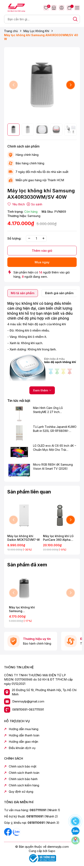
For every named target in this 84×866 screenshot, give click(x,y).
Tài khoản (61, 7)
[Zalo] (16, 831)
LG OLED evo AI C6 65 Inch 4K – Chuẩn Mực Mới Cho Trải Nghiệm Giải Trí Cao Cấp (54, 448)
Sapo (51, 851)
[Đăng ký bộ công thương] (42, 858)
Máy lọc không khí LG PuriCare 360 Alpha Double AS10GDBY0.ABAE (58, 538)
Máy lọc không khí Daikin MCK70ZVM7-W (23, 537)
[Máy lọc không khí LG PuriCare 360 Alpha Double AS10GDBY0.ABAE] (60, 515)
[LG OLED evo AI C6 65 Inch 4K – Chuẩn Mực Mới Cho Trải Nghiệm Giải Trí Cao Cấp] (19, 452)
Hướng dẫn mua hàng (23, 729)
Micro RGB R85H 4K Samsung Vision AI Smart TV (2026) (53, 466)
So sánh (36, 204)
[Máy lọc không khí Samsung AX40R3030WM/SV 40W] (24, 588)
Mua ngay (42, 262)
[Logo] (16, 7)
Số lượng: (14, 238)
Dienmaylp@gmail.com (28, 701)
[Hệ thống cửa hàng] (54, 7)
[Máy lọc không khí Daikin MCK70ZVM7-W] (24, 515)
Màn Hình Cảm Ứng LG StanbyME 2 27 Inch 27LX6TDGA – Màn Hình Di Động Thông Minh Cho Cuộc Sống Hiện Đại (52, 410)
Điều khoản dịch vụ (22, 748)
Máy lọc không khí (22, 303)
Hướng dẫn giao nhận (23, 742)
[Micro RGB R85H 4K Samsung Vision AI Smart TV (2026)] (19, 470)
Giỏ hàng (69, 7)
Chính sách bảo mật (22, 766)
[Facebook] (8, 831)
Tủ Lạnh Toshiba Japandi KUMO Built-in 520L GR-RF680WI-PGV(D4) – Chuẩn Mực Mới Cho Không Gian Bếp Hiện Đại (54, 429)
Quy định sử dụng (21, 791)
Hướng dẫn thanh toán (24, 735)
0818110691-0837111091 (28, 709)
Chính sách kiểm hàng (24, 785)
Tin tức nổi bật (18, 401)
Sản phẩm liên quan (29, 492)
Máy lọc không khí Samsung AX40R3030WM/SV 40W (22, 609)
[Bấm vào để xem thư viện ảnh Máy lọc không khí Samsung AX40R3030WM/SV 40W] (42, 84)
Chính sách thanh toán (24, 773)
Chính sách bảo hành (23, 779)
